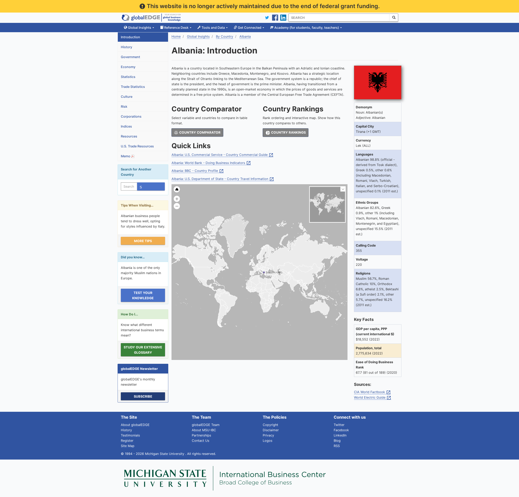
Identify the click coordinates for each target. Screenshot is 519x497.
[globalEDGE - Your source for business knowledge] (151, 18)
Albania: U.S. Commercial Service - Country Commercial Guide (222, 155)
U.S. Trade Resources (137, 146)
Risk (124, 106)
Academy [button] (306, 28)
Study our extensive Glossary (143, 349)
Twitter (339, 425)
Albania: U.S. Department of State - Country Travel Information (223, 179)
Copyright (270, 425)
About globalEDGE (135, 425)
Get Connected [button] (249, 28)
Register (127, 440)
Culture (126, 97)
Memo (126, 156)
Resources (129, 136)
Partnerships (201, 435)
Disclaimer (271, 430)
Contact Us (200, 440)
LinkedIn (340, 435)
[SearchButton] (394, 18)
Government (130, 57)
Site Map (127, 446)
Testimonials (130, 435)
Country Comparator (199, 132)
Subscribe (143, 396)
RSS (337, 446)
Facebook (341, 430)
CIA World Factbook (372, 392)
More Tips (143, 241)
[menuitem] (281, 282)
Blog (337, 440)
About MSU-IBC (204, 430)
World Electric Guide (372, 397)
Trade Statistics (133, 87)
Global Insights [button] (139, 28)
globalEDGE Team (206, 425)
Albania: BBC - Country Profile (198, 171)
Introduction (130, 37)
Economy (128, 67)
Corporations (131, 116)
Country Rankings (285, 132)
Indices (126, 126)
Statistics (128, 77)
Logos (267, 440)
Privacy (268, 435)
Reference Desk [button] (176, 28)
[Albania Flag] (377, 83)
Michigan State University (165, 454)
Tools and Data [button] (213, 28)
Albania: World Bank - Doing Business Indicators (211, 163)
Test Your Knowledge (143, 295)
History (126, 47)
